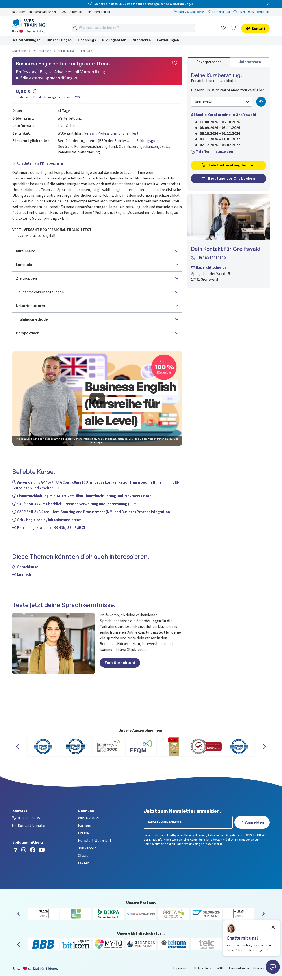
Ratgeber (19, 12)
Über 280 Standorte (191, 12)
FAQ (64, 12)
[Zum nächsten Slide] (262, 746)
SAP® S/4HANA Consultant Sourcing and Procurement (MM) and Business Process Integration (93, 512)
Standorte (142, 40)
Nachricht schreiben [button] (212, 267)
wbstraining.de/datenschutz (203, 844)
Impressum (180, 968)
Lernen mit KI (221, 12)
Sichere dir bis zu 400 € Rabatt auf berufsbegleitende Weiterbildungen (144, 4)
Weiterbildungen (26, 40)
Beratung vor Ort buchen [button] (231, 178)
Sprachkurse (27, 567)
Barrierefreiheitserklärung (246, 968)
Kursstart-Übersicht (94, 840)
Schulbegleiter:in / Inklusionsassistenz (49, 520)
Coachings (87, 40)
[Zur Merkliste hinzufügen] (175, 63)
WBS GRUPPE (89, 818)
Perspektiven (27, 333)
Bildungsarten (114, 40)
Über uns (76, 12)
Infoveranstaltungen (43, 12)
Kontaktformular (31, 825)
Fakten (83, 863)
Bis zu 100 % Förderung (254, 12)
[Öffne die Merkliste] (223, 28)
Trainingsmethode (32, 319)
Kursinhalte (25, 251)
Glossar (84, 855)
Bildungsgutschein (151, 141)
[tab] (208, 62)
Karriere (84, 825)
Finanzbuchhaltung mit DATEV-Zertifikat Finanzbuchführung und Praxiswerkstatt (84, 496)
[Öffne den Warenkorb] (233, 28)
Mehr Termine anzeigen (214, 151)
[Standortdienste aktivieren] (261, 102)
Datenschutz (202, 968)
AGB (220, 968)
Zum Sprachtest (119, 662)
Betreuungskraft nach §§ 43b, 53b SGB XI (51, 528)
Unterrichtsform (30, 305)
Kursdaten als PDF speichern (39, 163)
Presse (83, 833)
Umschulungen (59, 40)
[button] (97, 398)
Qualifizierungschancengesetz (144, 146)
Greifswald (203, 101)
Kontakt (258, 28)
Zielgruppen (26, 278)
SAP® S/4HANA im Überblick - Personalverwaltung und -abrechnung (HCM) (77, 504)
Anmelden (254, 822)
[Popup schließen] (273, 927)
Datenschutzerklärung (87, 439)
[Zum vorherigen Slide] (19, 746)
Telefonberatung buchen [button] (231, 165)
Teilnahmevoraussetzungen (40, 292)
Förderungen (168, 40)
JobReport (87, 848)
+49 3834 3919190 (211, 258)
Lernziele (24, 264)
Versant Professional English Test (111, 133)
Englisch (24, 574)
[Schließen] (269, 4)
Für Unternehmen (98, 12)
